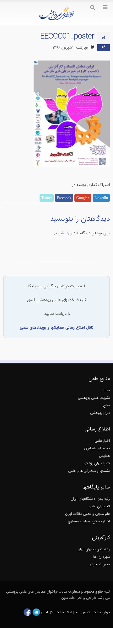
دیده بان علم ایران (97, 448)
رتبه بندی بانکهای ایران (94, 549)
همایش (104, 456)
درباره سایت (101, 612)
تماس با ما (82, 612)
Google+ (82, 198)
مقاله (106, 390)
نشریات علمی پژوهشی (94, 398)
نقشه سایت (64, 612)
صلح (106, 406)
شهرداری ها (101, 557)
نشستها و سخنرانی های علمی (89, 471)
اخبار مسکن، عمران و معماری (89, 522)
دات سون (68, 598)
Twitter (46, 198)
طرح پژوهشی (100, 413)
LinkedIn (101, 198)
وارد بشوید (63, 233)
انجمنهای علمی (99, 506)
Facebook (64, 198)
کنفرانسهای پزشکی (96, 464)
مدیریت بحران (100, 564)
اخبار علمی (102, 441)
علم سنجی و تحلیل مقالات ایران (87, 514)
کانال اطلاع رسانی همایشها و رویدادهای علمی (57, 327)
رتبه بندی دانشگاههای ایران (90, 499)
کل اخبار (47, 612)
